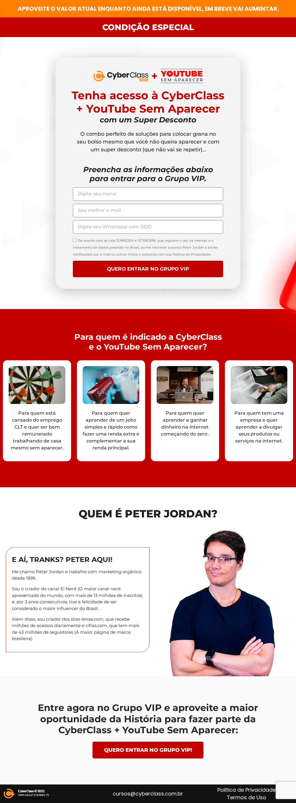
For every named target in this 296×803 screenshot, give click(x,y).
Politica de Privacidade (246, 789)
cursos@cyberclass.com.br (148, 793)
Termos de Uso (246, 797)
